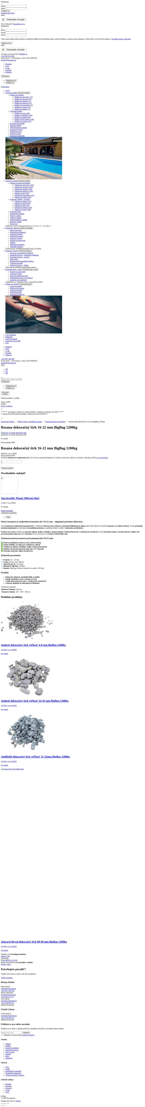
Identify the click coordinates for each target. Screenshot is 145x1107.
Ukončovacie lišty (16, 263)
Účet (7, 1067)
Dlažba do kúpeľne (23, 103)
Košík (7, 1069)
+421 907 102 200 (7, 56)
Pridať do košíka (7, 468)
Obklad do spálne (22, 197)
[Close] (2, 4)
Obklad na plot (21, 206)
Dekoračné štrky (16, 230)
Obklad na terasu (22, 210)
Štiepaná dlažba (15, 126)
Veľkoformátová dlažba (18, 128)
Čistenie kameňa (16, 292)
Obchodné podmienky (13, 1073)
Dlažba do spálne (22, 109)
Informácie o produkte (9, 513)
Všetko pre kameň (11, 284)
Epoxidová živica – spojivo (19, 257)
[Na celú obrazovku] (4, 1103)
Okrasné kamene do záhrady (55, 422)
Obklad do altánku (23, 208)
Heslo (3, 8)
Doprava (8, 72)
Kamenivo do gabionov (18, 280)
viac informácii (102, 458)
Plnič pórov (14, 259)
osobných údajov (28, 1035)
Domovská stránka (7, 422)
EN (6, 369)
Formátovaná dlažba (17, 124)
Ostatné (8, 1054)
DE (6, 373)
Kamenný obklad (11, 181)
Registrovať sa (6, 43)
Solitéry (13, 243)
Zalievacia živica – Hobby (19, 265)
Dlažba (8, 1046)
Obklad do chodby (23, 189)
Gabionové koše (16, 274)
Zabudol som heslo (7, 13)
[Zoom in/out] (2, 1103)
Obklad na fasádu (22, 201)
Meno (3, 30)
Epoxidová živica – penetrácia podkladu (24, 255)
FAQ (7, 66)
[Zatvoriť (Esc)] (9, 1103)
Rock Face (14, 224)
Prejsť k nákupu (6, 406)
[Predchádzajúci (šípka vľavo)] (2, 1105)
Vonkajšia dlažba (16, 111)
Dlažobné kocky (16, 132)
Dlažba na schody (22, 107)
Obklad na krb (21, 193)
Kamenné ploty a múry (13, 269)
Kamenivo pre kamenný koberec (21, 253)
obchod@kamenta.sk (8, 989)
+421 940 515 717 (7, 997)
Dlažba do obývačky (23, 97)
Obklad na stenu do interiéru (20, 183)
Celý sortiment (10, 335)
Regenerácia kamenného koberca (22, 261)
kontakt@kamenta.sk (8, 995)
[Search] (2, 377)
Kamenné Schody (16, 130)
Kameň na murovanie (17, 240)
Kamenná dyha (15, 212)
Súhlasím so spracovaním (19, 1035)
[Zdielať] (6, 1103)
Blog (7, 1056)
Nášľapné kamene (16, 236)
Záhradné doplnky (16, 247)
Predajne (8, 64)
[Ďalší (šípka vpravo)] (4, 1105)
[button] (7, 511)
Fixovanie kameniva (17, 294)
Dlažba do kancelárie (23, 105)
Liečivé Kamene (11, 339)
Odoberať (26, 1033)
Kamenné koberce (11, 1050)
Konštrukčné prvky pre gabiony (21, 278)
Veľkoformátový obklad (18, 220)
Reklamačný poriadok (13, 1071)
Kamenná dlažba (11, 93)
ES (6, 371)
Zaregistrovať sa (19, 24)
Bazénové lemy (15, 134)
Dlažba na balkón (22, 117)
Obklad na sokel (22, 203)
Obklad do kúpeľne (23, 191)
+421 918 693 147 (7, 1003)
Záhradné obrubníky (17, 245)
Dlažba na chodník (23, 115)
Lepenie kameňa (16, 286)
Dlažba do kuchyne (23, 99)
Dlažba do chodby (22, 101)
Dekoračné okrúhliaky (18, 232)
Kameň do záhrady (12, 228)
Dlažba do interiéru (17, 95)
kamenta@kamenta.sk (9, 1001)
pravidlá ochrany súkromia (121, 39)
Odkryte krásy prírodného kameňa (29, 422)
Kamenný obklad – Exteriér (20, 199)
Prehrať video (6, 964)
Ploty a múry (10, 1052)
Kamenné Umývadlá (12, 341)
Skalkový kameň (16, 238)
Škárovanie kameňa (17, 288)
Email (3, 6)
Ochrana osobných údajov (14, 1075)
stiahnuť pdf (5, 956)
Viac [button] (7, 343)
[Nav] (2, 408)
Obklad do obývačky (24, 185)
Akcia (7, 91)
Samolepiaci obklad (17, 214)
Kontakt (8, 70)
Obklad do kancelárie (24, 195)
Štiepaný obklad (16, 222)
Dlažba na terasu (22, 113)
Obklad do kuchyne (23, 187)
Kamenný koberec (12, 251)
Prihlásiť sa (23, 54)
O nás (7, 68)
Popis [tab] (8, 517)
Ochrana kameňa (16, 290)
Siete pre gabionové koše (19, 276)
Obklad (8, 1044)
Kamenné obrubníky (17, 136)
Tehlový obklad (15, 218)
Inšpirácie (8, 337)
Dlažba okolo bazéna (24, 119)
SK (3, 365)
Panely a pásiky (15, 216)
